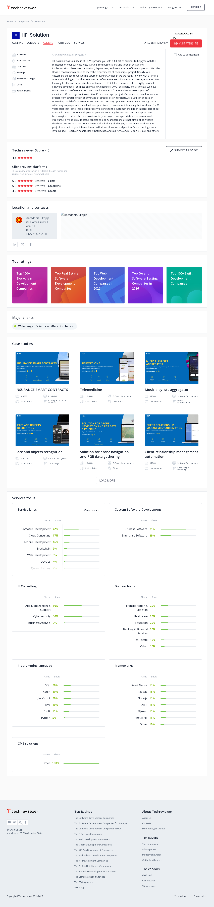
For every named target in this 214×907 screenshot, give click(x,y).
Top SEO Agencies (83, 882)
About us (146, 817)
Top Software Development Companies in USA (97, 828)
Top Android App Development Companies (96, 855)
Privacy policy (200, 896)
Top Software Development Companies (94, 817)
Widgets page (149, 885)
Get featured (148, 880)
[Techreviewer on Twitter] (20, 822)
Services (79, 42)
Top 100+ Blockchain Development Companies (26, 280)
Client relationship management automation (171, 454)
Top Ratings (101, 7)
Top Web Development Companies (92, 839)
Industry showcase (152, 854)
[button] (131, 226)
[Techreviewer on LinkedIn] (14, 822)
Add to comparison (188, 54)
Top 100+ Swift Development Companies (182, 278)
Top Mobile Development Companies (93, 844)
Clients (48, 42)
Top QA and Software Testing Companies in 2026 (145, 280)
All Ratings (79, 887)
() (40, 180)
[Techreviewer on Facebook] (25, 822)
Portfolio (63, 42)
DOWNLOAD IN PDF (183, 35)
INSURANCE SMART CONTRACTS (42, 389)
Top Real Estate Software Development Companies (66, 280)
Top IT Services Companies (88, 833)
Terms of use (181, 896)
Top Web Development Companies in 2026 (104, 280)
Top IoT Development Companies (91, 860)
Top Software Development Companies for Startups (100, 823)
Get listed (147, 875)
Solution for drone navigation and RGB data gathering (104, 454)
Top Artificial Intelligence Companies (92, 866)
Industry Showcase (151, 7)
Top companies (150, 843)
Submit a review (185, 150)
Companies (23, 21)
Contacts (33, 42)
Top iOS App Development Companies (93, 849)
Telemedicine (91, 389)
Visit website (188, 43)
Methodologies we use (153, 828)
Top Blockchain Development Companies (95, 871)
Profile (196, 7)
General (17, 42)
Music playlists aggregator (166, 389)
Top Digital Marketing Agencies (89, 876)
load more (107, 480)
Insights (172, 7)
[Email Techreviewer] (9, 822)
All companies (149, 849)
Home (10, 21)
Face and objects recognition (39, 452)
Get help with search (152, 860)
